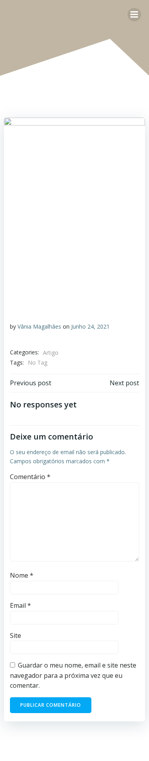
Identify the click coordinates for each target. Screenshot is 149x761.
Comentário (30, 476)
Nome (21, 575)
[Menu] (134, 14)
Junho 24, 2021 (90, 326)
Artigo (50, 352)
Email (20, 605)
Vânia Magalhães (39, 326)
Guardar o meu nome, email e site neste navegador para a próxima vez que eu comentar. (73, 675)
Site (15, 635)
